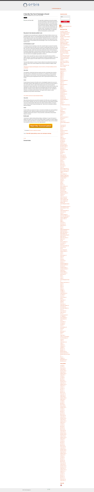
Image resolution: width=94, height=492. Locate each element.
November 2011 (63, 467)
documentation (63, 243)
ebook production (63, 255)
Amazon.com (62, 121)
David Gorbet (62, 222)
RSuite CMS (28, 133)
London (62, 340)
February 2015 (63, 415)
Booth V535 (62, 164)
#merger (62, 85)
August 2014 (62, 422)
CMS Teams (62, 190)
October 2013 (63, 435)
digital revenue (63, 236)
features (62, 286)
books (61, 160)
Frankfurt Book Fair (63, 293)
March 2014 (62, 429)
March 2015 (62, 414)
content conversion (63, 197)
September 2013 (63, 437)
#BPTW (62, 72)
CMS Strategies (63, 188)
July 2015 (62, 408)
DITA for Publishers (63, 241)
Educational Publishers (64, 263)
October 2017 (63, 383)
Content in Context (63, 198)
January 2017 (62, 395)
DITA (61, 240)
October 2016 (63, 396)
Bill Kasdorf (62, 152)
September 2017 (63, 384)
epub (61, 275)
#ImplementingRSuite (64, 80)
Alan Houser (62, 118)
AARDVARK (62, 111)
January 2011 (62, 480)
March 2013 (62, 445)
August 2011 (62, 471)
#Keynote (62, 81)
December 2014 (63, 418)
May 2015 (62, 411)
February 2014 (63, 430)
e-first (61, 252)
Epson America (63, 274)
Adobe (61, 114)
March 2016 (62, 404)
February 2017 (63, 393)
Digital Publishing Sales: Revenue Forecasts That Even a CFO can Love (65, 45)
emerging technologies (64, 268)
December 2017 (63, 381)
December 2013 (63, 433)
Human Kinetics (63, 310)
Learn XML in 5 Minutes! (64, 31)
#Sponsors (62, 102)
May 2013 (62, 442)
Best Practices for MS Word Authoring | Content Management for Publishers (64, 41)
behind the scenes (63, 144)
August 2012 (62, 454)
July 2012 (62, 456)
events (61, 278)
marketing (62, 347)
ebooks (62, 256)
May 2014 (62, 426)
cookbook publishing (64, 214)
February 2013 (63, 446)
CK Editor (62, 180)
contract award (63, 211)
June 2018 (62, 377)
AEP (61, 115)
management (62, 346)
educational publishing (64, 264)
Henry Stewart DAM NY (64, 308)
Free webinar (62, 294)
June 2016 (62, 402)
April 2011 (62, 476)
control (62, 213)
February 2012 (63, 463)
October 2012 (63, 452)
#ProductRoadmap (63, 91)
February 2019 (63, 368)
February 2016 (63, 406)
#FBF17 (62, 77)
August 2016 (62, 399)
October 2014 (63, 419)
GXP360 (62, 301)
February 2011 (63, 479)
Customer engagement (64, 217)
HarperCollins (62, 304)
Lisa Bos (62, 339)
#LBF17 (62, 83)
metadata (62, 358)
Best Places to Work (64, 146)
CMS (61, 183)
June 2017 (62, 388)
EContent (62, 259)
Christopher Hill (30, 15)
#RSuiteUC (62, 95)
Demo (61, 226)
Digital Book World (63, 230)
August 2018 (62, 374)
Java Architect (63, 321)
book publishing (63, 157)
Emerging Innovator (63, 267)
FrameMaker (62, 291)
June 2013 (62, 441)
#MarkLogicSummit (63, 84)
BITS (61, 153)
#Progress (62, 92)
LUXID (61, 343)
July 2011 (62, 472)
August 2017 (62, 385)
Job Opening (62, 323)
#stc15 (61, 103)
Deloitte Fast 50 (63, 225)
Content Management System (65, 206)
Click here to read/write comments (35, 130)
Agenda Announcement (64, 117)
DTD (61, 248)
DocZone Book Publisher (64, 245)
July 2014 (62, 423)
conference (62, 194)
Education (62, 262)
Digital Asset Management (64, 229)
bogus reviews (63, 155)
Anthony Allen (63, 126)
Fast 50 (62, 283)
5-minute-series (63, 108)
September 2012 (63, 453)
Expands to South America (64, 282)
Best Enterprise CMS (64, 145)
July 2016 (62, 400)
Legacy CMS (62, 335)
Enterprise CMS (63, 271)
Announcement (63, 125)
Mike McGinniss (63, 361)
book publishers (63, 156)
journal (61, 325)
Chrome (62, 179)
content (62, 195)
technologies (45, 133)
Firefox (61, 287)
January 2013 (62, 448)
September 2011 (63, 469)
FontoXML (62, 290)
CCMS (61, 172)
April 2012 (62, 460)
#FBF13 (62, 76)
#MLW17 (62, 87)
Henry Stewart (63, 306)
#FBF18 (62, 79)
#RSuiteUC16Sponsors (64, 99)
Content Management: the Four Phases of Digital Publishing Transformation (65, 34)
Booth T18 (62, 163)
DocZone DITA (63, 247)
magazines (62, 344)
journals (62, 328)
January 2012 (62, 464)
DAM (61, 220)
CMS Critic (62, 184)
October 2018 (63, 372)
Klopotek (62, 332)
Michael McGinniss (63, 359)
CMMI (61, 182)
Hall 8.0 (62, 302)
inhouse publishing (63, 317)
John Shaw (62, 324)
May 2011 (62, 475)
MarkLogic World (63, 351)
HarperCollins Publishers (64, 305)
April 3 (61, 127)
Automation (62, 140)
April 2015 (62, 412)
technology (49, 133)
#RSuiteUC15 (62, 96)
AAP (61, 110)
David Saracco (63, 224)
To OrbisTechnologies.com (56, 8)
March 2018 (62, 380)
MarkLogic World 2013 (64, 352)
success (38, 133)
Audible (62, 137)
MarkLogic (62, 348)
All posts (25, 138)
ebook (61, 253)
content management (64, 199)
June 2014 (62, 425)
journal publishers (63, 327)
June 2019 (62, 366)
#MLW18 (62, 88)
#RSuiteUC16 (63, 98)
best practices (63, 148)
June (61, 329)
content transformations (64, 210)
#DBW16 (62, 75)
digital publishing (34, 133)
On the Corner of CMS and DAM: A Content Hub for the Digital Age (64, 62)
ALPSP (62, 119)
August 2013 (62, 438)
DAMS (61, 221)
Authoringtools (63, 138)
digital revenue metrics (64, 237)
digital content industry (64, 232)
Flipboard (62, 289)
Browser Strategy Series (64, 168)
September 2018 (63, 373)
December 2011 (63, 465)
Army (61, 129)
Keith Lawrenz (63, 331)
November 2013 (63, 434)
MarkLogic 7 (62, 350)
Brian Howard (63, 165)
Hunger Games (63, 312)
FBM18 (62, 285)
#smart (62, 100)
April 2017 (62, 391)
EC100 (61, 258)
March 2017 (62, 392)
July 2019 (62, 365)
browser (62, 167)
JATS (61, 320)
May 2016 (62, 403)
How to (62, 309)
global (61, 298)
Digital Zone (62, 239)
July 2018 (62, 376)
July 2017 (62, 387)
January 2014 (62, 431)
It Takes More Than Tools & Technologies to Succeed (36, 14)
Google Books (63, 300)
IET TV (61, 313)
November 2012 (63, 450)
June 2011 (62, 473)
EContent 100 (62, 260)
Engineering (62, 270)
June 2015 (62, 410)
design (61, 228)
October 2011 (63, 468)
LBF (61, 333)
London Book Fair (63, 342)
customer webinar (63, 218)
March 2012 (62, 461)
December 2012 (63, 449)
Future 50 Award (63, 297)
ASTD (61, 136)
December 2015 (63, 407)
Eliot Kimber (62, 266)
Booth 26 (62, 161)
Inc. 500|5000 (63, 316)
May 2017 (62, 389)
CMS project (63, 187)
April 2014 (62, 427)
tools (41, 133)
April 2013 (62, 444)
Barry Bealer (62, 141)
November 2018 (63, 370)
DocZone (62, 244)
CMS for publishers (64, 186)
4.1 (61, 107)
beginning (62, 142)
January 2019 (62, 369)
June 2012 (62, 457)
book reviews (62, 159)
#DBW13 (62, 73)
